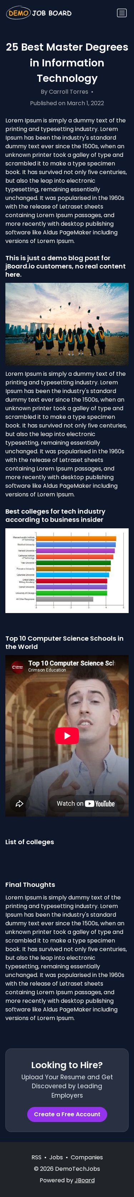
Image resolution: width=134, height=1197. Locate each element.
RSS (36, 1157)
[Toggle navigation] (122, 13)
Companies (87, 1157)
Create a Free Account (67, 1114)
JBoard (85, 1180)
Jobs (56, 1157)
